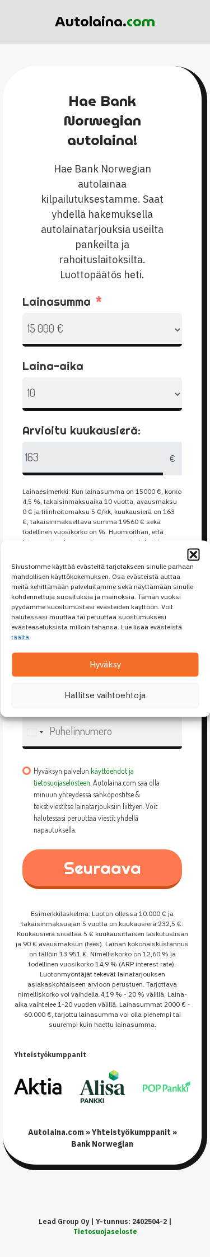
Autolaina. (105, 21)
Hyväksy (105, 664)
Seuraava (102, 868)
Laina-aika (52, 366)
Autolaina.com (56, 1132)
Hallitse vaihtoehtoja (105, 695)
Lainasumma (56, 302)
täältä (20, 636)
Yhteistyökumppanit (131, 1132)
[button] (193, 554)
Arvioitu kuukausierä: (81, 430)
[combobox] (34, 732)
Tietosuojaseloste (105, 1231)
